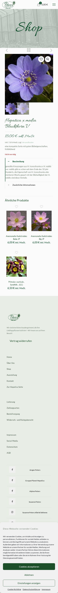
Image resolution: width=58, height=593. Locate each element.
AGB (9, 453)
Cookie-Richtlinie (14, 589)
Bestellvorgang (13, 414)
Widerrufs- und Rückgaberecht (20, 420)
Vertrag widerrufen (21, 340)
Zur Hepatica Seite (15, 387)
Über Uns (11, 363)
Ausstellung (12, 375)
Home (9, 357)
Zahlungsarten (13, 408)
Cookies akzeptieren (29, 566)
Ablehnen (29, 575)
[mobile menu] (54, 4)
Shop (9, 369)
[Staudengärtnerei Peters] (9, 4)
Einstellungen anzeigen (29, 583)
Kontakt (10, 381)
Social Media (12, 441)
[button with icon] (12, 469)
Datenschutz (12, 447)
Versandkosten (28, 142)
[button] (48, 59)
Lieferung (11, 402)
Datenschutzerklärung (31, 589)
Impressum (46, 589)
